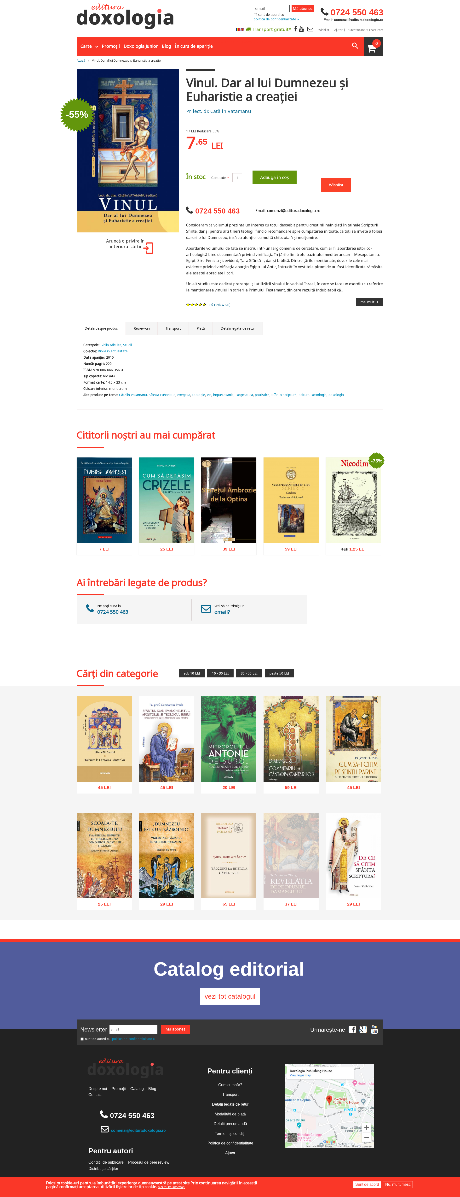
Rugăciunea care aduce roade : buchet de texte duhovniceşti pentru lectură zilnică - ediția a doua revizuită (229, 762)
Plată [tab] (201, 328)
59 (289, 550)
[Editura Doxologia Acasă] (126, 15)
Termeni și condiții (230, 1134)
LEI (106, 551)
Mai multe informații (171, 1187)
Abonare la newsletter (239, 41)
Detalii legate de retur (230, 1104)
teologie (198, 394)
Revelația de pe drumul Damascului (291, 892)
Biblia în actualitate (113, 351)
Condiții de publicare (106, 1162)
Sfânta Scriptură (284, 394)
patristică (262, 394)
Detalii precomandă (230, 1124)
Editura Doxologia (313, 394)
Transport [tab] (173, 328)
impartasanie (223, 394)
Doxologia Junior (141, 46)
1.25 (350, 550)
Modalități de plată (230, 1114)
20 (226, 789)
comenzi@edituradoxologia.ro (138, 1130)
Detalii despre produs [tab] (101, 328)
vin (209, 394)
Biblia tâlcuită (110, 345)
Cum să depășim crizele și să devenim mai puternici (166, 532)
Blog (166, 46)
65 (226, 905)
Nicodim (353, 534)
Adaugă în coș (274, 177)
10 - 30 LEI (220, 673)
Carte (86, 46)
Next (185, 151)
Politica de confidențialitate (230, 1143)
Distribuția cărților (103, 1169)
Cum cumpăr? (230, 1085)
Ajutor (338, 30)
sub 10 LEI (192, 673)
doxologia (336, 394)
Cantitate (220, 177)
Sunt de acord (367, 1184)
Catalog (137, 1089)
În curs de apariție (194, 46)
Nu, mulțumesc (398, 1184)
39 (226, 550)
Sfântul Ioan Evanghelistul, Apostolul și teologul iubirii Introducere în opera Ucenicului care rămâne (166, 762)
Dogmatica (244, 394)
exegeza (183, 394)
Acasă (81, 60)
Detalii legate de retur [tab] (238, 328)
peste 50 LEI (279, 673)
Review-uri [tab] (142, 328)
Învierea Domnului (104, 534)
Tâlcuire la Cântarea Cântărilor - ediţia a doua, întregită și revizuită (104, 768)
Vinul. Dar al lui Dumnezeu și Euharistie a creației (126, 60)
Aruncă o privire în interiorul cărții (125, 243)
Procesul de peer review (148, 1162)
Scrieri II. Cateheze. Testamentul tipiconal (291, 532)
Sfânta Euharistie (162, 394)
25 (164, 550)
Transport (230, 1094)
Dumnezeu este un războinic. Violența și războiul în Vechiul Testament (167, 882)
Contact (95, 1095)
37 (289, 910)
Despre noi (97, 1089)
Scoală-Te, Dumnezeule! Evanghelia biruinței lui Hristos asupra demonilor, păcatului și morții (104, 882)
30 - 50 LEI (249, 673)
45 (102, 789)
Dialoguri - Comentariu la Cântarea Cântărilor (291, 770)
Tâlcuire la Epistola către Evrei (229, 887)
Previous (71, 151)
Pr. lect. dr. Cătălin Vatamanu (218, 111)
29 (164, 905)
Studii (127, 345)
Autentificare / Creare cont (365, 30)
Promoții (111, 46)
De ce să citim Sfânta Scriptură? (353, 887)
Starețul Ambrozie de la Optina (229, 532)
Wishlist (323, 30)
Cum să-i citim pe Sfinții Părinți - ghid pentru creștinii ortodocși (353, 768)
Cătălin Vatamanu (133, 394)
